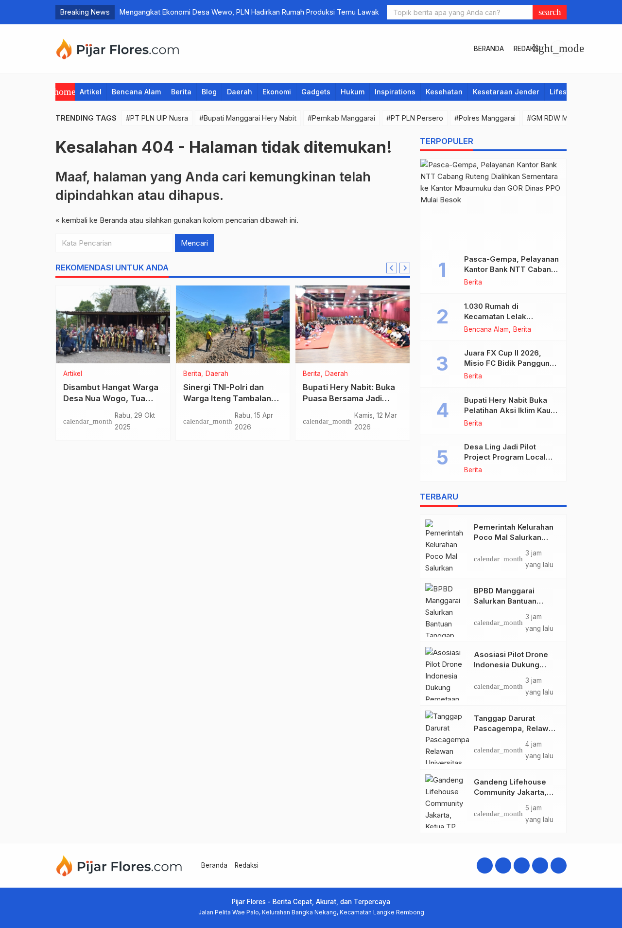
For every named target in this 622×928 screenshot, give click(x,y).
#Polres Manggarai (485, 118)
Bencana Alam (136, 92)
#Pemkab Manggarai (341, 118)
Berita (181, 92)
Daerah (239, 92)
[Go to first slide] (404, 268)
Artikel (91, 92)
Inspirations (395, 92)
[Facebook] (485, 865)
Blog (209, 92)
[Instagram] (503, 865)
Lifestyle (564, 92)
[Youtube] (522, 865)
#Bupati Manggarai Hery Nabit (247, 118)
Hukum (352, 92)
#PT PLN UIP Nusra (157, 118)
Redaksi (527, 49)
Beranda (489, 49)
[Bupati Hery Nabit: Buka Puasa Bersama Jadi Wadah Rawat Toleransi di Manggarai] (352, 324)
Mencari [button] (194, 243)
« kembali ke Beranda (91, 220)
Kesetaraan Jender (506, 92)
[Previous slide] (391, 268)
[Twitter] (540, 865)
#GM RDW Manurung (560, 118)
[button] (550, 12)
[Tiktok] (559, 865)
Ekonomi (276, 92)
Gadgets (315, 92)
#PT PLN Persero (414, 118)
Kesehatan (444, 92)
